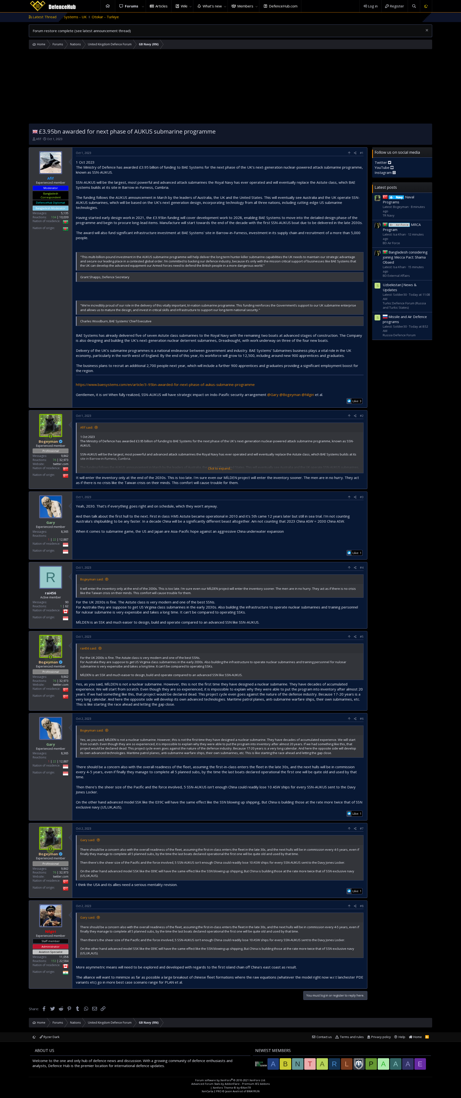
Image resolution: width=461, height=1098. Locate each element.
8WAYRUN (253, 1091)
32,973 (63, 460)
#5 (362, 637)
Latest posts (386, 187)
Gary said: (87, 840)
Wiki (184, 6)
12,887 (63, 539)
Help (402, 1037)
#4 (362, 568)
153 (53, 961)
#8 (362, 906)
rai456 (50, 592)
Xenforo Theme (232, 1087)
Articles (161, 6)
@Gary (273, 394)
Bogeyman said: (91, 579)
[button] (143, 6)
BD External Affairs (396, 275)
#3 (362, 497)
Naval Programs (398, 199)
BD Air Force (391, 243)
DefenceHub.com (283, 6)
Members (245, 6)
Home (108, 6)
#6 (362, 719)
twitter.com (60, 464)
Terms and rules (352, 1037)
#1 (362, 153)
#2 (362, 416)
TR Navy (388, 215)
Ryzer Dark (51, 1037)
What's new (212, 6)
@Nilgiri (308, 394)
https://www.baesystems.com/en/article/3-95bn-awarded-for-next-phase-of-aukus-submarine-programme (165, 384)
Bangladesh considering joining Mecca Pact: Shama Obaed (405, 257)
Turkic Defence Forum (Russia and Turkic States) (404, 305)
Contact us (324, 1037)
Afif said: (86, 427)
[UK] (35, 131)
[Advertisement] (230, 87)
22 (54, 539)
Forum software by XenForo (230, 1080)
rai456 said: (88, 648)
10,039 (63, 217)
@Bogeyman (290, 394)
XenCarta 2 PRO (212, 1091)
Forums (131, 6)
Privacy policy (381, 1037)
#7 (362, 828)
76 (54, 460)
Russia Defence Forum (399, 335)
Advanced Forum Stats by (230, 1084)
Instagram (384, 172)
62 (66, 606)
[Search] (414, 6)
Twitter (381, 162)
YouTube (382, 167)
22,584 (63, 961)
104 (53, 217)
